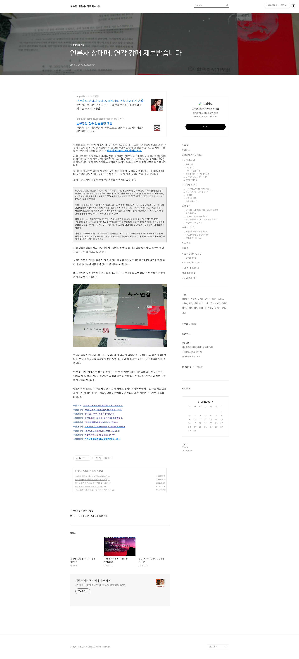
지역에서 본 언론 (189, 185)
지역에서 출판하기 (193, 171)
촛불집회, (186, 299)
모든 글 (185, 144)
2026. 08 (205, 401)
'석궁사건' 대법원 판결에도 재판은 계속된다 (93, 490)
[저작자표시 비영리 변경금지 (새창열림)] (109, 458)
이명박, (224, 308)
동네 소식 (189, 164)
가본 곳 (185, 248)
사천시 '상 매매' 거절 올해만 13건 (124, 150)
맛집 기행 (186, 243)
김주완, (224, 303)
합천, (191, 303)
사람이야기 (190, 167)
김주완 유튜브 (214, 632)
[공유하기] (84, 458)
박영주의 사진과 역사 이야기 (197, 231)
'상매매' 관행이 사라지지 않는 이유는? (91, 476)
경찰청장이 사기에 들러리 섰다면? (89, 486)
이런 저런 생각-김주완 (191, 253)
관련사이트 (213, 646)
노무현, (185, 303)
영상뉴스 (186, 150)
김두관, (200, 299)
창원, (196, 303)
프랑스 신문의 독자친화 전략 (197, 192)
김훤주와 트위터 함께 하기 (218, 594)
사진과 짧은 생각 (189, 278)
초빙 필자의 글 (188, 227)
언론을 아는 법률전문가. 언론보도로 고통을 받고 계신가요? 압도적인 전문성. (109, 129)
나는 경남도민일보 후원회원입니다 (199, 189)
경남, (201, 303)
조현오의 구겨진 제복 (194, 223)
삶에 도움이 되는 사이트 (191, 356)
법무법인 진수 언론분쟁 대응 (94, 123)
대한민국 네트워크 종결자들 (196, 216)
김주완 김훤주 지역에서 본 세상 (87, 6)
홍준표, (214, 299)
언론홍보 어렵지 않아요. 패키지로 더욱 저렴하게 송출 (110, 100)
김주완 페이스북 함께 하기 (218, 604)
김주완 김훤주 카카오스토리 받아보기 (218, 624)
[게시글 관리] (88, 458)
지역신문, (203, 308)
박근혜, (185, 308)
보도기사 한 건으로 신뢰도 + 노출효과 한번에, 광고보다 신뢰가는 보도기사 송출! (109, 106)
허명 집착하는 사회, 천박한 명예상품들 (91, 479)
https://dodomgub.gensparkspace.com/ (96, 118)
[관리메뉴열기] (293, 5)
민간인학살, (193, 308)
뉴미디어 (189, 195)
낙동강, (193, 299)
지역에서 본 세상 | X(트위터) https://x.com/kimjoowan (100, 585)
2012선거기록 (191, 180)
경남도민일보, (215, 303)
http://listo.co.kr (84, 96)
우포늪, (211, 308)
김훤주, (221, 299)
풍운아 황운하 (191, 213)
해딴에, (217, 308)
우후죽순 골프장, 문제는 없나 (197, 177)
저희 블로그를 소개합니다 (192, 352)
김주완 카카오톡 (215, 642)
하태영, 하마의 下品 (193, 238)
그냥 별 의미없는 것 (190, 268)
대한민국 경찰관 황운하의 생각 (197, 235)
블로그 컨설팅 (191, 198)
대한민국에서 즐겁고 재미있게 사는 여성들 (202, 210)
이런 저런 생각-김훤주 (191, 262)
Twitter (199, 367)
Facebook (187, 367)
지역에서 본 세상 (81, 471)
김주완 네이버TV (216, 637)
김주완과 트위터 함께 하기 (218, 584)
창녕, (184, 313)
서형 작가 (186, 206)
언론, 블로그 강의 (192, 201)
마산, (206, 303)
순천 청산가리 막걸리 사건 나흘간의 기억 (201, 219)
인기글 (194, 324)
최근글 (185, 324)
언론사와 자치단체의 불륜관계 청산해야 (102, 439)
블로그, (207, 299)
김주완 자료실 (191, 258)
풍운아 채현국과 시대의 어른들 (197, 174)
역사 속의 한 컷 (188, 273)
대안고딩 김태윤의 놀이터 (218, 614)
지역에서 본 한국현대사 (192, 155)
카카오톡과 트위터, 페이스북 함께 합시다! (198, 347)
